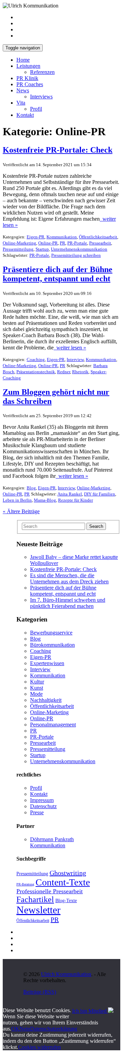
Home (23, 60)
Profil (36, 109)
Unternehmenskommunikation (79, 249)
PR (62, 243)
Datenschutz (43, 806)
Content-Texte (63, 882)
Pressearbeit (100, 243)
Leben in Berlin (17, 500)
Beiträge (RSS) (39, 992)
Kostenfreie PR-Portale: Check (63, 569)
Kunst (36, 688)
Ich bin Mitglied (90, 1011)
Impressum (42, 800)
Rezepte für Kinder (75, 500)
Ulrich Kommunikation (66, 974)
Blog (31, 487)
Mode (36, 694)
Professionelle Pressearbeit (49, 891)
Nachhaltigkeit (46, 700)
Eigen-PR (35, 236)
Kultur (37, 682)
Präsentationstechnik (35, 371)
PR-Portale (77, 243)
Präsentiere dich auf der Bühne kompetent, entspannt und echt (63, 591)
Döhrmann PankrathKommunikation (52, 842)
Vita (20, 103)
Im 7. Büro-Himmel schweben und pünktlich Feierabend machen (67, 603)
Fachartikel (35, 899)
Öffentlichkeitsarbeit (98, 236)
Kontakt (25, 115)
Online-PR (48, 243)
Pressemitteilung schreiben (76, 255)
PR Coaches (29, 84)
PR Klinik (27, 78)
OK (15, 1029)
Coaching (36, 359)
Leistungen (28, 66)
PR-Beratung (25, 884)
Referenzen (42, 72)
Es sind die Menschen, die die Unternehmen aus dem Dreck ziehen (69, 578)
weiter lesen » (70, 347)
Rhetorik (80, 371)
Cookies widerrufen (39, 1047)
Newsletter (38, 909)
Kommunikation (61, 236)
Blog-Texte (66, 900)
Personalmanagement (53, 724)
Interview (75, 359)
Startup (42, 249)
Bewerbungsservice (51, 632)
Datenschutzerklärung (53, 1029)
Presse (37, 812)
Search (96, 526)
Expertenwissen (47, 663)
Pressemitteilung (18, 249)
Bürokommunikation (52, 645)
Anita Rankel (69, 494)
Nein (24, 1029)
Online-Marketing (19, 243)
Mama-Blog (45, 500)
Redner (63, 371)
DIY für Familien (99, 494)
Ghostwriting (68, 873)
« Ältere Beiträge (21, 511)
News (22, 90)
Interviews (41, 96)
